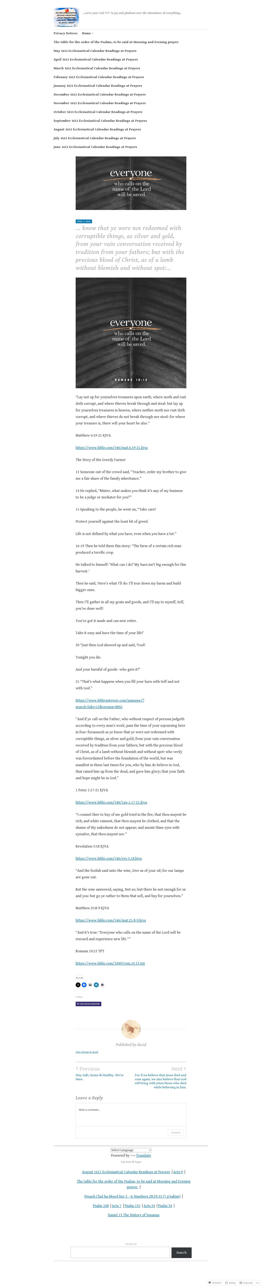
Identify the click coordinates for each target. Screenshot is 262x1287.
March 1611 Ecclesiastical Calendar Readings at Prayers (97, 68)
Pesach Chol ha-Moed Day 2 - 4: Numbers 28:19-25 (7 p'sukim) (132, 1196)
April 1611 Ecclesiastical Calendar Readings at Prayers (96, 59)
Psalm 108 (101, 1206)
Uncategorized (90, 1003)
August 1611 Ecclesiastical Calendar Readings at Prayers (97, 129)
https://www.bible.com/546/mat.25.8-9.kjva (111, 920)
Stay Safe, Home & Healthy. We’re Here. (100, 1073)
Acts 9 (178, 1172)
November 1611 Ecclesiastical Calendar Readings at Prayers (100, 103)
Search (131, 1244)
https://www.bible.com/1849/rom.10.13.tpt (110, 963)
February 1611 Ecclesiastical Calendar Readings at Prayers (99, 77)
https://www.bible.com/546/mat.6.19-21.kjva (112, 448)
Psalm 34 (165, 1206)
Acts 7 (116, 1206)
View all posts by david (87, 1052)
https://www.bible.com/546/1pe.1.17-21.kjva (111, 802)
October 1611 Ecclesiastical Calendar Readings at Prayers (98, 112)
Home (86, 33)
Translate (143, 1155)
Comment (176, 1132)
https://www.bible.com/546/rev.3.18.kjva (109, 858)
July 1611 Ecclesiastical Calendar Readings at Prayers (95, 138)
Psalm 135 (132, 1206)
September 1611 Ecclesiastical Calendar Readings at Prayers (100, 121)
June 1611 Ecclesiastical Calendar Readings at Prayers (95, 147)
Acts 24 (149, 1206)
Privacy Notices (65, 33)
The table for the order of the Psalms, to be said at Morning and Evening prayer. (116, 42)
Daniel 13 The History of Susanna (133, 1215)
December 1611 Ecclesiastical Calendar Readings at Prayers (100, 94)
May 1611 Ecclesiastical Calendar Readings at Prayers (95, 51)
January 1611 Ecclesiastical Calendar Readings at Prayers (98, 86)
